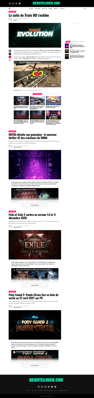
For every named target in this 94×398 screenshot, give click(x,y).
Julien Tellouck (17, 147)
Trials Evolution (33, 90)
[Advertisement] (75, 32)
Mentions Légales (63, 390)
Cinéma (50, 8)
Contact (62, 8)
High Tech (44, 8)
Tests (28, 390)
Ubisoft (40, 90)
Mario (40, 390)
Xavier (15, 20)
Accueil (31, 8)
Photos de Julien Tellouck (50, 390)
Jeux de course (25, 90)
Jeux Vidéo (37, 8)
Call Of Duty (34, 390)
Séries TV (56, 8)
